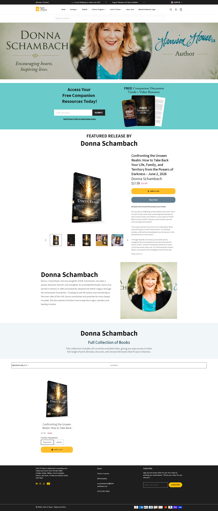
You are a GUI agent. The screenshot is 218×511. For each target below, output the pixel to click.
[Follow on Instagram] (40, 484)
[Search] (171, 9)
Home (63, 9)
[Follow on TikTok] (44, 484)
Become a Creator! (42, 2)
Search (99, 468)
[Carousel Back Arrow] (45, 240)
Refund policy (102, 478)
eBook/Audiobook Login (147, 9)
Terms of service (103, 473)
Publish (84, 9)
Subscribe (175, 485)
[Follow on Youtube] (48, 484)
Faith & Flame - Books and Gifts (54, 507)
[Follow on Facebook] (37, 484)
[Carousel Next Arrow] (127, 240)
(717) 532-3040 (103, 491)
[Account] (176, 9)
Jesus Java (130, 9)
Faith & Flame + (115, 9)
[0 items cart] (181, 9)
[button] (73, 9)
